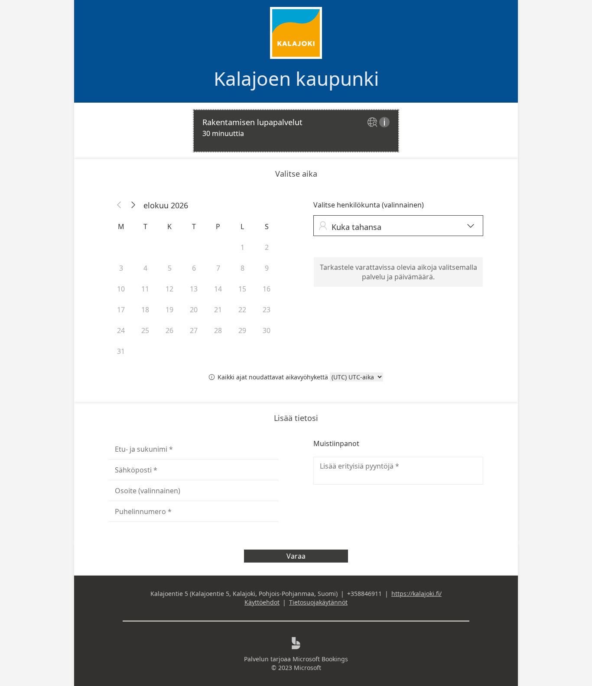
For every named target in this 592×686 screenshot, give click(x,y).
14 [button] (218, 289)
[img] (373, 123)
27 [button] (194, 330)
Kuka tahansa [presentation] (396, 226)
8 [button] (242, 268)
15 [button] (242, 289)
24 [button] (121, 330)
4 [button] (145, 268)
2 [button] (267, 247)
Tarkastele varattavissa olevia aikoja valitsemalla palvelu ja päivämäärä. (398, 272)
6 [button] (194, 268)
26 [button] (169, 330)
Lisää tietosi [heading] (296, 418)
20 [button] (194, 309)
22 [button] (242, 309)
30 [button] (266, 330)
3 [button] (121, 268)
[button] (119, 205)
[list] (296, 131)
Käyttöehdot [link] (262, 602)
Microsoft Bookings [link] (320, 659)
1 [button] (242, 247)
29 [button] (242, 330)
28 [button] (218, 330)
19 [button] (169, 309)
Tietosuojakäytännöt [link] (318, 602)
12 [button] (169, 289)
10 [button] (121, 289)
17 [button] (121, 309)
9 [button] (267, 268)
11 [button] (145, 289)
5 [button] (170, 268)
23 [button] (266, 309)
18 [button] (145, 309)
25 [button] (145, 330)
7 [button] (218, 268)
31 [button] (121, 351)
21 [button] (218, 309)
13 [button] (194, 289)
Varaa (296, 556)
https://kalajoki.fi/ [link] (416, 593)
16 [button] (266, 289)
